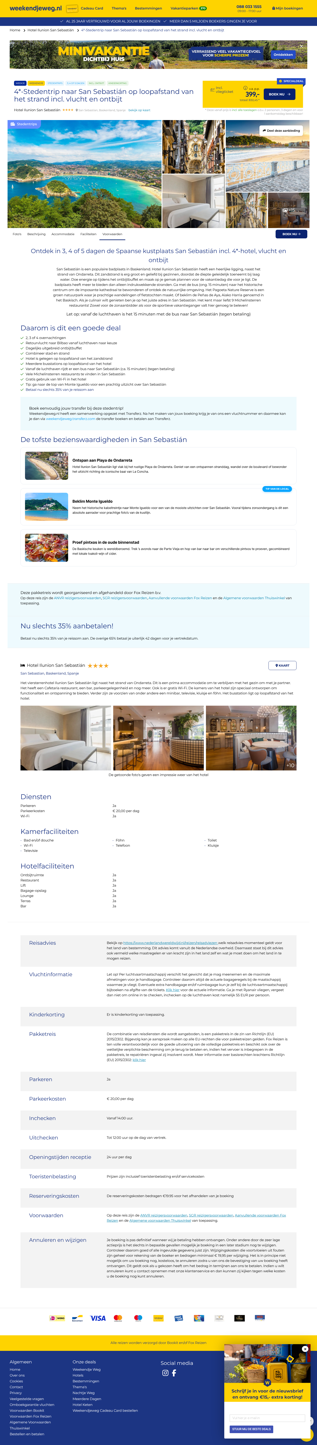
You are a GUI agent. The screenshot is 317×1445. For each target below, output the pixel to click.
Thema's (119, 8)
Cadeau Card (92, 8)
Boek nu (290, 234)
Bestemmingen (148, 8)
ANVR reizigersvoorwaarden (77, 598)
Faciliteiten (88, 234)
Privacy (16, 1393)
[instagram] (165, 1372)
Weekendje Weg (87, 1370)
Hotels (78, 1376)
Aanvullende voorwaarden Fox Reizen (180, 598)
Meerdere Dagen (87, 1399)
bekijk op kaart (139, 110)
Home (15, 30)
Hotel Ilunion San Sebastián (51, 30)
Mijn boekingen (289, 8)
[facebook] (174, 1372)
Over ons (17, 1376)
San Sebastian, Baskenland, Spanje (49, 674)
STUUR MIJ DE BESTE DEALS (251, 1429)
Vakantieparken (184, 8)
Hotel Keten (83, 1405)
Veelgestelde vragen (27, 1399)
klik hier (139, 1060)
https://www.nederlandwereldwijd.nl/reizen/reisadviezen (170, 943)
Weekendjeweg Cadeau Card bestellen (105, 1411)
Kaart (283, 665)
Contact (16, 1387)
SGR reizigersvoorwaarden (125, 598)
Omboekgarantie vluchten (32, 1405)
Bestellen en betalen (27, 1434)
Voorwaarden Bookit (27, 1411)
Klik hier (172, 990)
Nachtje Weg (84, 1393)
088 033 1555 (249, 7)
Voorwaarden (112, 234)
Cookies (16, 1381)
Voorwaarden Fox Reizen (30, 1417)
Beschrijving (36, 234)
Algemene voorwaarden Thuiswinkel (254, 598)
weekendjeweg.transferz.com (71, 419)
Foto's (17, 234)
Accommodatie (63, 234)
